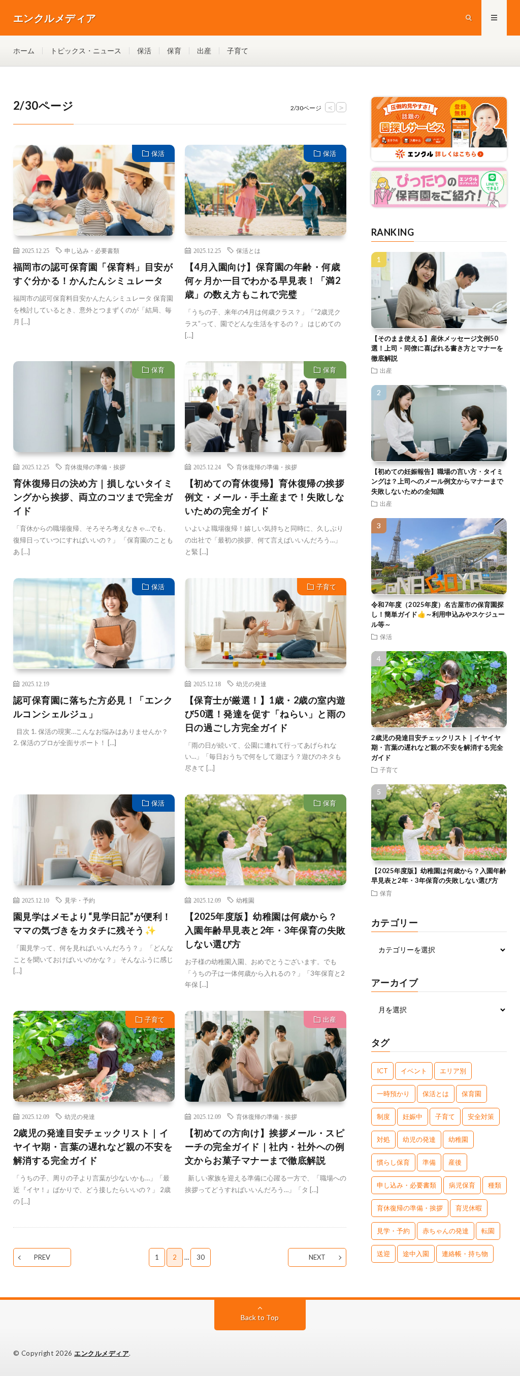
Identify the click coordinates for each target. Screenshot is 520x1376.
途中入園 (416, 1254)
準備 (429, 1162)
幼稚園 (245, 900)
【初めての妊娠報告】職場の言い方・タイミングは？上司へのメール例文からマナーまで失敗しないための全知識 (437, 481)
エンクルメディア (101, 1353)
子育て (237, 50)
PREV (42, 1257)
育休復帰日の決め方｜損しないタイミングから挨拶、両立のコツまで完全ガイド (93, 496)
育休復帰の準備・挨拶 (94, 467)
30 (201, 1257)
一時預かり (393, 1094)
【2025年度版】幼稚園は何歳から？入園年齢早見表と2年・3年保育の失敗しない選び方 (265, 930)
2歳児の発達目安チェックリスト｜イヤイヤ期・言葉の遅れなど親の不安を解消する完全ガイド (93, 1146)
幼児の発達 (251, 684)
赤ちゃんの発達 (445, 1231)
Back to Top (260, 1317)
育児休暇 (469, 1208)
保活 (144, 50)
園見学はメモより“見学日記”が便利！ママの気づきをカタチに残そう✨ (92, 923)
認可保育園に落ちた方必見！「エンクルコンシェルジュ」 (93, 706)
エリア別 (453, 1071)
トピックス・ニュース (85, 50)
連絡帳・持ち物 (465, 1254)
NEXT (317, 1257)
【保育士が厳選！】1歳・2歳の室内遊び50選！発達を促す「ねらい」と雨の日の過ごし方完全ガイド (265, 713)
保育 (174, 50)
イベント (414, 1071)
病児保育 (462, 1185)
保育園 (471, 1094)
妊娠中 (412, 1116)
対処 (383, 1139)
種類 (494, 1185)
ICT (382, 1071)
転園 (488, 1231)
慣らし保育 (393, 1162)
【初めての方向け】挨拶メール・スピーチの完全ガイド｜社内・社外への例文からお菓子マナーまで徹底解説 (265, 1146)
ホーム (24, 50)
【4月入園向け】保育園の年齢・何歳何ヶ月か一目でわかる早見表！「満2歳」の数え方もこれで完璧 (263, 280)
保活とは (248, 250)
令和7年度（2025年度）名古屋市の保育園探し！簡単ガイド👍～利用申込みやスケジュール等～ (438, 614)
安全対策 (481, 1116)
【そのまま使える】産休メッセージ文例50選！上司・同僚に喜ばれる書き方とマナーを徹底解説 (437, 348)
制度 (383, 1116)
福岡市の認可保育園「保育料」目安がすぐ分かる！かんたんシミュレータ (93, 273)
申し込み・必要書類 (91, 250)
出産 (204, 50)
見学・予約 (79, 900)
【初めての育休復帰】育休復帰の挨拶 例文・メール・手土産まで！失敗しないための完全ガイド (265, 496)
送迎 (383, 1254)
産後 (455, 1162)
